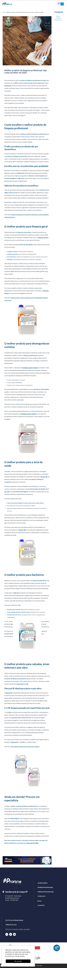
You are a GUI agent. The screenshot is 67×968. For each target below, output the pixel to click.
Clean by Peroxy (43, 237)
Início (4, 12)
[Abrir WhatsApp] (62, 963)
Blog (57, 16)
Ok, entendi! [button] (18, 961)
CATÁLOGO (41, 896)
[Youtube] (14, 934)
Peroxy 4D (44, 477)
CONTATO (41, 905)
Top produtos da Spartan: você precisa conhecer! (25, 746)
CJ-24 (26, 684)
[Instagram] (6, 934)
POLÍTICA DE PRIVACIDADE (14, 920)
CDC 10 (16, 593)
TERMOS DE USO (11, 924)
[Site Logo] (7, 3)
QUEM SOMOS (42, 883)
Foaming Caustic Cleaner (30, 367)
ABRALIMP (7, 85)
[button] (62, 3)
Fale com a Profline (32, 843)
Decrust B (20, 684)
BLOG (39, 901)
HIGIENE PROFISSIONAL (45, 887)
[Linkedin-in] (10, 934)
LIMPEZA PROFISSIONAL (46, 892)
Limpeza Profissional (58, 19)
